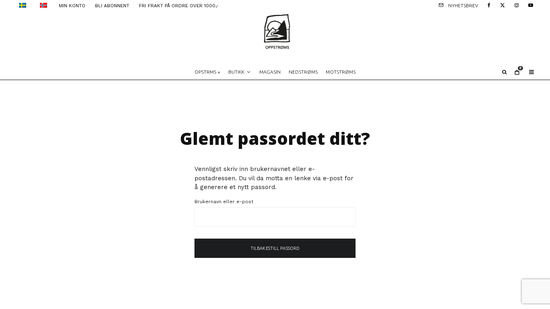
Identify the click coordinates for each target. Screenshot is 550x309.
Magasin (270, 71)
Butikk (236, 71)
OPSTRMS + (207, 71)
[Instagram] (516, 4)
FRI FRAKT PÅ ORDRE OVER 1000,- (179, 5)
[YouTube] (530, 4)
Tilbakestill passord (275, 248)
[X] (502, 4)
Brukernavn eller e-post (223, 201)
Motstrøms (341, 71)
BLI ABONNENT (112, 5)
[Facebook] (489, 4)
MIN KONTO (72, 5)
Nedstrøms (303, 71)
